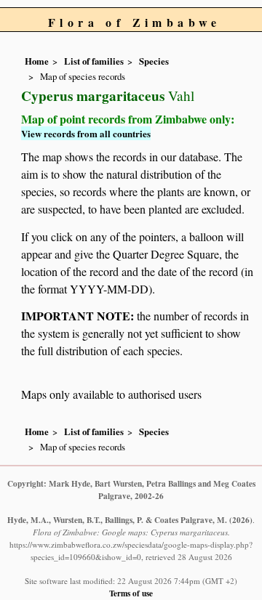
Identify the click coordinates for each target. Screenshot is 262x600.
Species (154, 61)
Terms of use (131, 593)
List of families (94, 61)
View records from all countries (86, 133)
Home (37, 61)
